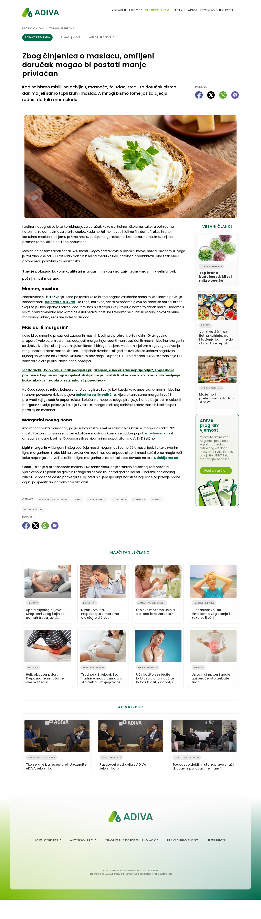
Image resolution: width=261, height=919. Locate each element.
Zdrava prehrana (61, 28)
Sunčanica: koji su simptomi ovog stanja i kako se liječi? (210, 610)
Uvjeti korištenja (48, 840)
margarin (139, 499)
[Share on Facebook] (199, 95)
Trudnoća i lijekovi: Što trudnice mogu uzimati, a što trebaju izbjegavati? (102, 675)
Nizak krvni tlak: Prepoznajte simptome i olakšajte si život (101, 610)
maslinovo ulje (157, 433)
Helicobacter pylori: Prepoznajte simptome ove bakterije (45, 675)
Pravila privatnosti (182, 840)
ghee (78, 499)
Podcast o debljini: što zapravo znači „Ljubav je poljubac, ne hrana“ (203, 763)
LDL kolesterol (96, 499)
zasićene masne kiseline (53, 499)
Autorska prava (83, 840)
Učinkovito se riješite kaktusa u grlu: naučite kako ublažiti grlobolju (155, 675)
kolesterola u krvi (60, 302)
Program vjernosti (216, 10)
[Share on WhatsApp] (223, 95)
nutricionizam (33, 509)
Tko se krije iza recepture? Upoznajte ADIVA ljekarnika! (56, 763)
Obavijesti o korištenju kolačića (132, 840)
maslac (156, 499)
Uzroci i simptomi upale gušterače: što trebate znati (210, 675)
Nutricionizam (157, 10)
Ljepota (135, 10)
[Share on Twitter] (211, 95)
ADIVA (192, 10)
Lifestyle (178, 10)
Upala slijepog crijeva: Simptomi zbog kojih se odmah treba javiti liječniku (45, 611)
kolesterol (119, 499)
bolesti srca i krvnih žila (96, 394)
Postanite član (216, 470)
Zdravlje (119, 10)
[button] (237, 10)
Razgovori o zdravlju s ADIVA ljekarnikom (123, 763)
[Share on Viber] (235, 95)
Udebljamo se (166, 457)
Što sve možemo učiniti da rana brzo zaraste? (155, 608)
